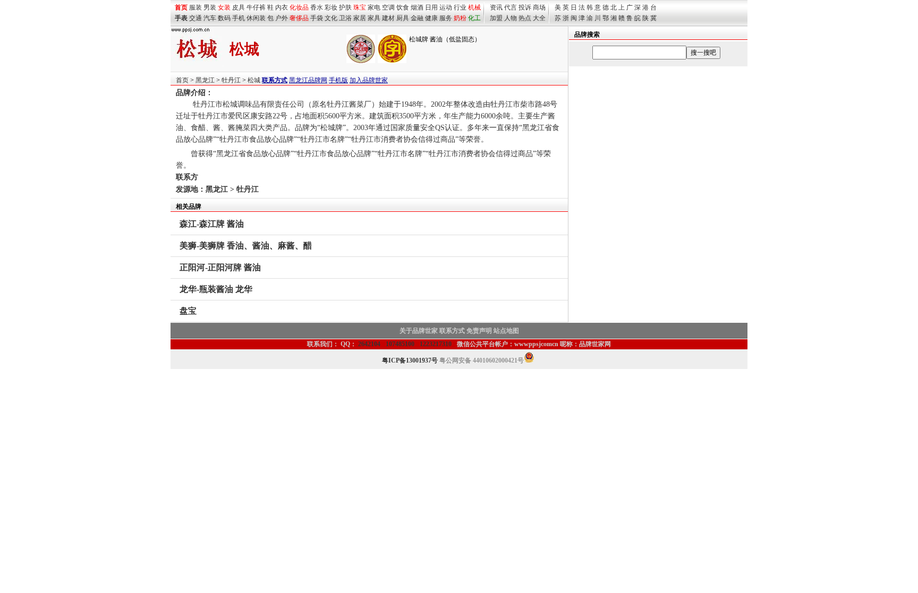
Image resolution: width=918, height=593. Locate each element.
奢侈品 (299, 18)
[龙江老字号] (392, 61)
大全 (539, 18)
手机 (238, 18)
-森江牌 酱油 (212, 223)
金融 (417, 18)
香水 (316, 7)
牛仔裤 (256, 7)
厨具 (402, 18)
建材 (388, 18)
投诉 (524, 7)
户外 (281, 18)
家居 (359, 18)
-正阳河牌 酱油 (220, 267)
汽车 (209, 18)
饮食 (402, 7)
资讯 (496, 7)
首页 (182, 80)
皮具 (238, 7)
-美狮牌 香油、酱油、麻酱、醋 (246, 245)
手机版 (338, 80)
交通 (195, 18)
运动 (445, 7)
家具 (374, 18)
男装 (209, 7)
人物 (510, 18)
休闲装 (256, 18)
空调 (388, 7)
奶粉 (460, 18)
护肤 (345, 7)
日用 (431, 7)
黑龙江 (205, 80)
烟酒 (417, 7)
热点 (524, 18)
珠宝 (359, 7)
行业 (460, 7)
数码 (224, 18)
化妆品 (299, 7)
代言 (510, 7)
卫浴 (345, 18)
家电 (374, 7)
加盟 (496, 18)
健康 (431, 18)
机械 (474, 7)
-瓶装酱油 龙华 (216, 289)
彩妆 (331, 7)
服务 (445, 18)
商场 (539, 7)
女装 (224, 7)
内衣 (281, 7)
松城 (254, 80)
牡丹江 (231, 80)
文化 (331, 18)
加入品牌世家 (369, 80)
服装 (195, 7)
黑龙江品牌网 (308, 80)
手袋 (316, 18)
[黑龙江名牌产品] (360, 61)
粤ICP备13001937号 (410, 360)
